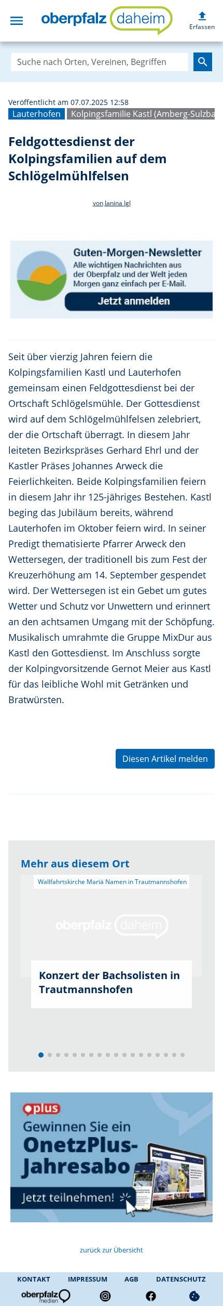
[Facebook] (151, 1296)
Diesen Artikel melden (165, 758)
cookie (194, 1296)
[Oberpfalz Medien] (45, 1296)
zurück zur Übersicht (111, 1250)
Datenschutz (181, 1279)
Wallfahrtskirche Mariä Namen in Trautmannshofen (111, 881)
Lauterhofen (36, 114)
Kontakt (33, 1279)
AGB (131, 1279)
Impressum (87, 1279)
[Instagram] (105, 1296)
